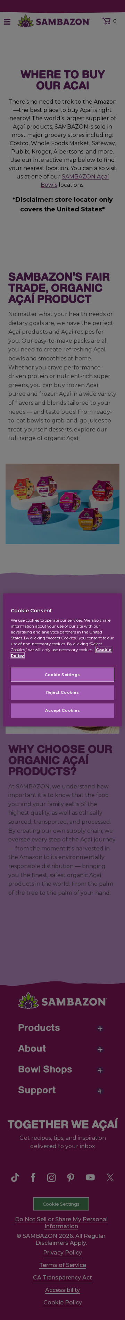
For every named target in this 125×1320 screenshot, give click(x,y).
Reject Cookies (62, 692)
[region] (62, 660)
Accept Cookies (62, 710)
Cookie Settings (62, 674)
